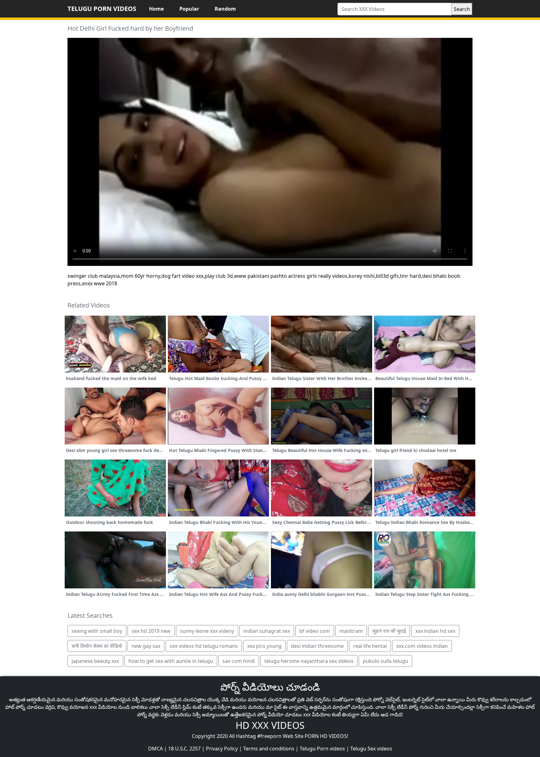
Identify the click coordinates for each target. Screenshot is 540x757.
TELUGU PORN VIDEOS (102, 8)
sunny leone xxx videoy (207, 630)
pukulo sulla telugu (385, 661)
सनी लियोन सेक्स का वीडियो (97, 646)
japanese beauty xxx (95, 661)
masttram (351, 630)
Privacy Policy (222, 748)
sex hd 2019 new (151, 630)
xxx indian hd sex (435, 630)
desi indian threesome (317, 646)
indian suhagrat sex (266, 630)
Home (156, 8)
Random (225, 8)
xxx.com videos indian (422, 646)
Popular (189, 8)
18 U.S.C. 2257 (184, 748)
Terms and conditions (268, 748)
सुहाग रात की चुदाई (389, 630)
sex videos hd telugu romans (204, 646)
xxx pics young (264, 646)
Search (462, 9)
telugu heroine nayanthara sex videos (308, 661)
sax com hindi (238, 661)
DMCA (155, 748)
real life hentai (370, 646)
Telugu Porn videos (322, 748)
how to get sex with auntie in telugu (170, 661)
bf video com (314, 630)
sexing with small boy (97, 630)
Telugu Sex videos (371, 748)
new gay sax (146, 646)
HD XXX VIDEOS (270, 725)
